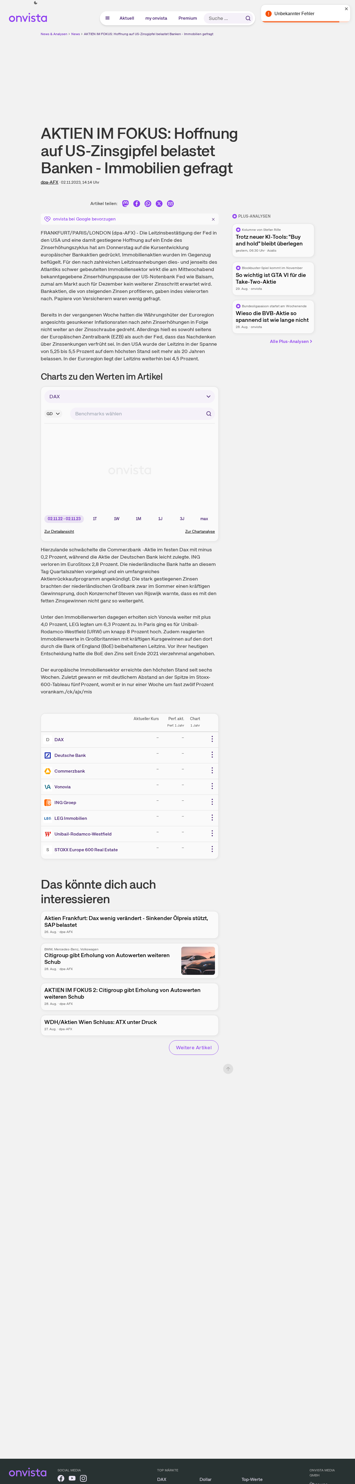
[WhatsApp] (148, 204)
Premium (188, 18)
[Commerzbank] (48, 771)
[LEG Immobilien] (48, 818)
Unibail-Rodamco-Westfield (83, 834)
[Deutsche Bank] (48, 755)
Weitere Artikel (194, 1047)
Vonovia (62, 787)
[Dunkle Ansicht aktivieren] (35, 3)
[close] (347, 8)
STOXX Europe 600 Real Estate (86, 850)
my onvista (157, 18)
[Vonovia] (48, 786)
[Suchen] (248, 18)
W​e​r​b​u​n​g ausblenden (226, 76)
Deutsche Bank (70, 755)
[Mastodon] (125, 204)
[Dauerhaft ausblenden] (213, 218)
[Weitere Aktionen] (212, 739)
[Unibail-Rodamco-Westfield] (48, 834)
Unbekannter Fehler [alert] (294, 13)
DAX (59, 740)
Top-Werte (252, 1479)
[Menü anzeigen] (107, 18)
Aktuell (127, 18)
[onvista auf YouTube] (72, 1479)
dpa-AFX (49, 182)
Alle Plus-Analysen (289, 341)
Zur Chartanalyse (200, 531)
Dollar (206, 1479)
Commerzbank (69, 771)
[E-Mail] (170, 204)
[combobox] (142, 414)
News (75, 34)
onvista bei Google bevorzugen (84, 219)
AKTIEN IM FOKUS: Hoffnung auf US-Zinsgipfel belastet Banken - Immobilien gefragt (148, 34)
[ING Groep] (48, 802)
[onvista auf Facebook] (61, 1479)
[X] (159, 204)
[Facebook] (136, 204)
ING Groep (65, 802)
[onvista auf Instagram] (83, 1479)
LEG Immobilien (70, 818)
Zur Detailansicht (59, 531)
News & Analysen (54, 34)
